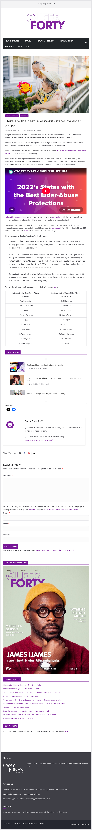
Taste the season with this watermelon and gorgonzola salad (26, 711)
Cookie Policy (85, 824)
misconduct (56, 217)
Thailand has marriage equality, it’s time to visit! (45, 394)
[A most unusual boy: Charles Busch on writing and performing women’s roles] (17, 366)
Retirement (24, 116)
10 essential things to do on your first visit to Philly (46, 380)
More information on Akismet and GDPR (61, 509)
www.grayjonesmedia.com (71, 764)
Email (6, 523)
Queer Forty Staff (27, 131)
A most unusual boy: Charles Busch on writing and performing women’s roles (53, 366)
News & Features (12, 41)
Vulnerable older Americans (15, 217)
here (55, 287)
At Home (8, 46)
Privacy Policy (74, 824)
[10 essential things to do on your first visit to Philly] (17, 382)
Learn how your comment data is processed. (55, 550)
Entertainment (66, 41)
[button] (20, 41)
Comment (8, 475)
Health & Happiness (45, 41)
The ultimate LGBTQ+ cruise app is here (18, 718)
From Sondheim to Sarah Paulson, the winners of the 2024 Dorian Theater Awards (34, 704)
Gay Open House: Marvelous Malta (16, 707)
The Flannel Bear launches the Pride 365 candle (21, 696)
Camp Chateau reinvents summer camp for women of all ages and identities (32, 692)
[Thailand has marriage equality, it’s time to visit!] (17, 395)
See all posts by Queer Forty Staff (39, 440)
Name (6, 513)
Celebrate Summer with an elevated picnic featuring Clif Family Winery (29, 715)
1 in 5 (26, 231)
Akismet (32, 509)
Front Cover (23, 46)
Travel (28, 41)
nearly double (56, 228)
